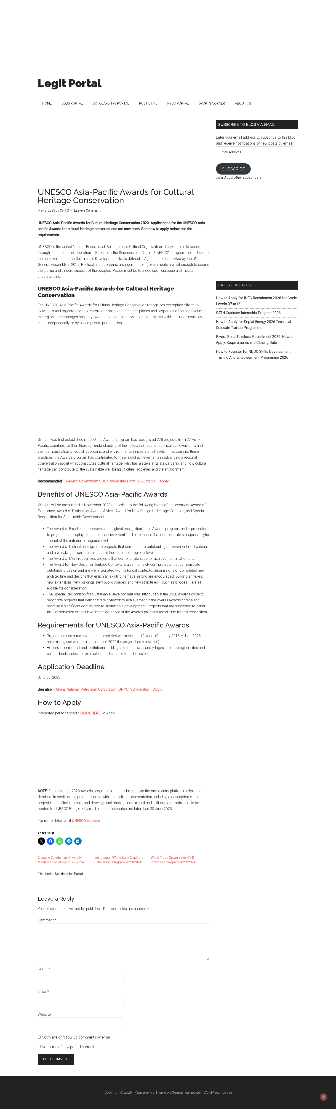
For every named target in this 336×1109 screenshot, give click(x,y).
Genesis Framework (186, 1092)
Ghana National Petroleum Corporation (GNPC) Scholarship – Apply (109, 689)
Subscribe (233, 169)
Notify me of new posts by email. (68, 1047)
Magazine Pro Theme (150, 1092)
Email (43, 991)
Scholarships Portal (69, 874)
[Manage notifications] (323, 1097)
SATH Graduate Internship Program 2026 (248, 313)
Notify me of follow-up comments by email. (76, 1037)
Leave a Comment (87, 210)
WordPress (211, 1092)
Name (44, 968)
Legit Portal (69, 83)
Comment (47, 920)
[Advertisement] (168, 32)
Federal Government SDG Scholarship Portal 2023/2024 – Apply (117, 481)
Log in (227, 1092)
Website (44, 1014)
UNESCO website (86, 820)
